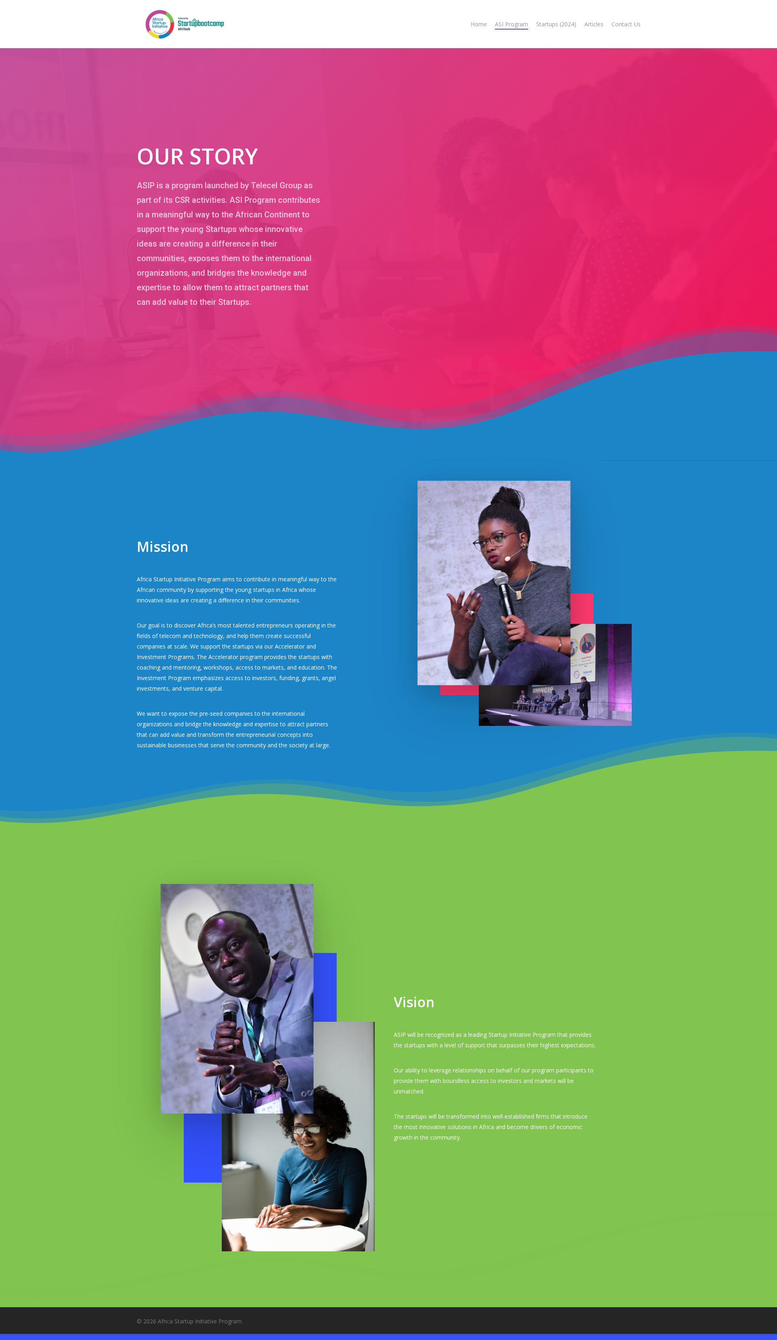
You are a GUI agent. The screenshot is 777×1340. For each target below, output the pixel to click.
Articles (593, 24)
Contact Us (626, 24)
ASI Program (511, 24)
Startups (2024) (556, 24)
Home (479, 24)
